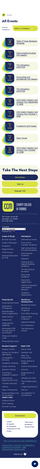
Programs (6, 246)
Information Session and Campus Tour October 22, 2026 (27, 150)
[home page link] (4, 15)
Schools (24, 369)
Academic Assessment (26, 294)
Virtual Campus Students (27, 270)
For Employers (27, 325)
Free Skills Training (29, 313)
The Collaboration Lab (29, 382)
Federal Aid (7, 320)
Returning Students (25, 276)
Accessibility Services (7, 359)
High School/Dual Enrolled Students (29, 249)
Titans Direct (29, 422)
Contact (9, 422)
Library (5, 387)
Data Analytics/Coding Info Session (26, 54)
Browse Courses (9, 239)
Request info (20, 191)
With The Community (26, 357)
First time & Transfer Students (29, 244)
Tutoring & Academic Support (10, 374)
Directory (17, 445)
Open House (21, 138)
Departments (7, 249)
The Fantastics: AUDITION (23, 66)
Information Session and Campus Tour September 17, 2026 (27, 102)
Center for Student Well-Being (10, 353)
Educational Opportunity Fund (9, 379)
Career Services (8, 366)
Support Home (8, 349)
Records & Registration (26, 281)
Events (9, 15)
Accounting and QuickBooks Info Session (27, 78)
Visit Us (24, 390)
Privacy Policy (7, 445)
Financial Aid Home (10, 303)
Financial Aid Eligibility (7, 324)
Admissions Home (29, 239)
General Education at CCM (10, 257)
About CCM (26, 349)
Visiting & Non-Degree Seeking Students (27, 264)
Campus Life (26, 352)
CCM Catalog (7, 403)
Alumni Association (29, 366)
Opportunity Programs (26, 318)
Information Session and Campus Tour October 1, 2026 (27, 114)
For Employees (11, 426)
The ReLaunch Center (27, 329)
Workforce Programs (25, 309)
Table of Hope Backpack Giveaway (26, 42)
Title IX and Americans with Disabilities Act (20, 441)
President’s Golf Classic (26, 126)
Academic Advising (10, 363)
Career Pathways (9, 243)
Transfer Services (9, 383)
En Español (10, 424)
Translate (19, 231)
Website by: (18, 454)
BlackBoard (28, 424)
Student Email (29, 427)
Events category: (6, 28)
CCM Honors (7, 252)
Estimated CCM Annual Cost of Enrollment (8, 330)
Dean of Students (9, 390)
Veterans (25, 259)
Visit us (20, 184)
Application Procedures (7, 307)
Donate (9, 431)
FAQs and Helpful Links (9, 337)
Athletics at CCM (28, 378)
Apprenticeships (28, 322)
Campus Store (8, 400)
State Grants (7, 317)
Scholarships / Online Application (10, 312)
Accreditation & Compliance (28, 394)
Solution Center (9, 369)
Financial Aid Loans (10, 341)
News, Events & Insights (27, 362)
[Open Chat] (35, 464)
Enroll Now (20, 177)
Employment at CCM (27, 374)
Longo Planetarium (29, 387)
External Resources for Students (10, 394)
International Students (26, 254)
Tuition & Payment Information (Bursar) (29, 287)
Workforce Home (28, 305)
